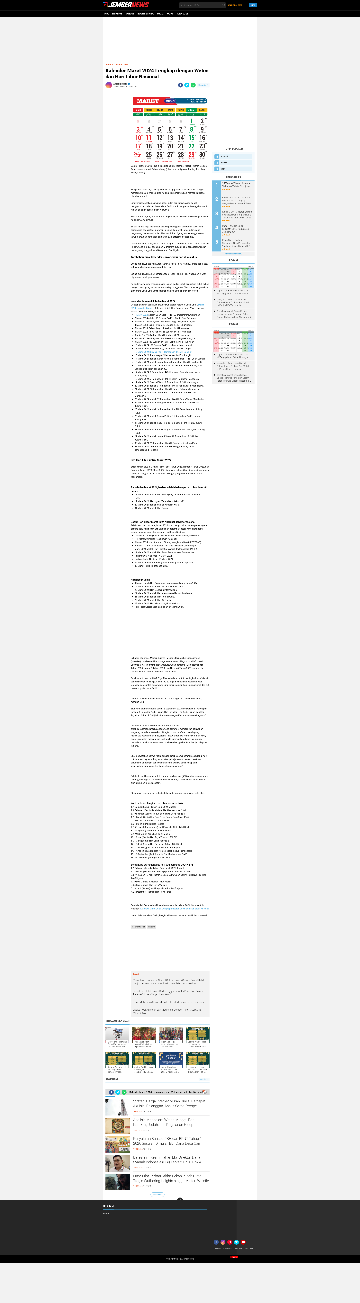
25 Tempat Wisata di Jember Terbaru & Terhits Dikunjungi (236, 185)
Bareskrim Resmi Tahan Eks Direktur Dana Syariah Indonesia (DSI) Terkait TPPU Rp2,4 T (168, 1159)
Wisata (160, 14)
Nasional (130, 14)
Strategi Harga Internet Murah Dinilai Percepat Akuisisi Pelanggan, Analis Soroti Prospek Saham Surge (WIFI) (169, 1106)
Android (224, 156)
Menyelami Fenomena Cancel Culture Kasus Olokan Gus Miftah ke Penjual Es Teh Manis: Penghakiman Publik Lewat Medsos (233, 302)
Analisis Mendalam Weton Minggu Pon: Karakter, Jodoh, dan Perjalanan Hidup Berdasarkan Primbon (164, 1125)
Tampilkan (203, 1079)
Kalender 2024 (120, 64)
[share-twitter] (186, 85)
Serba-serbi (182, 14)
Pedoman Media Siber (243, 1249)
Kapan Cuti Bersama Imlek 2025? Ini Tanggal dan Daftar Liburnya (233, 292)
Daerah (170, 14)
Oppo (223, 169)
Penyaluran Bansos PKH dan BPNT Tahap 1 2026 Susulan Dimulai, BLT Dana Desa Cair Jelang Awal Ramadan (167, 1143)
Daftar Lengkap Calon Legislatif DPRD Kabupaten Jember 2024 (235, 229)
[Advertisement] (180, 38)
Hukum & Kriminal (146, 14)
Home (106, 14)
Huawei (224, 162)
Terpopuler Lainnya (233, 254)
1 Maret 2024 (141, 315)
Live (253, 5)
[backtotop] (180, 1200)
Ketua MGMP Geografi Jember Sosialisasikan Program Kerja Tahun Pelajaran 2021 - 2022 (237, 214)
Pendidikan (117, 14)
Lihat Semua (157, 1194)
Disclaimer (227, 1249)
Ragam (151, 927)
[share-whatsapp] (193, 85)
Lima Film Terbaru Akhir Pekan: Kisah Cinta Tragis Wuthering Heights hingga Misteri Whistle (171, 1178)
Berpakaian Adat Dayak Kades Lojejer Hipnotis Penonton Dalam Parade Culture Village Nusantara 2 (234, 314)
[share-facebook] (180, 85)
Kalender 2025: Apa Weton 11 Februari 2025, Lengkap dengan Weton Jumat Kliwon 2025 (236, 200)
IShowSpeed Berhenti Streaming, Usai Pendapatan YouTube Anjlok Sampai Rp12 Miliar (237, 243)
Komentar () (203, 85)
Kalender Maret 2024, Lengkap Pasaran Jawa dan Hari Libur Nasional (175, 908)
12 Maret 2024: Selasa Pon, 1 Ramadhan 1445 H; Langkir (163, 352)
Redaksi (217, 1249)
